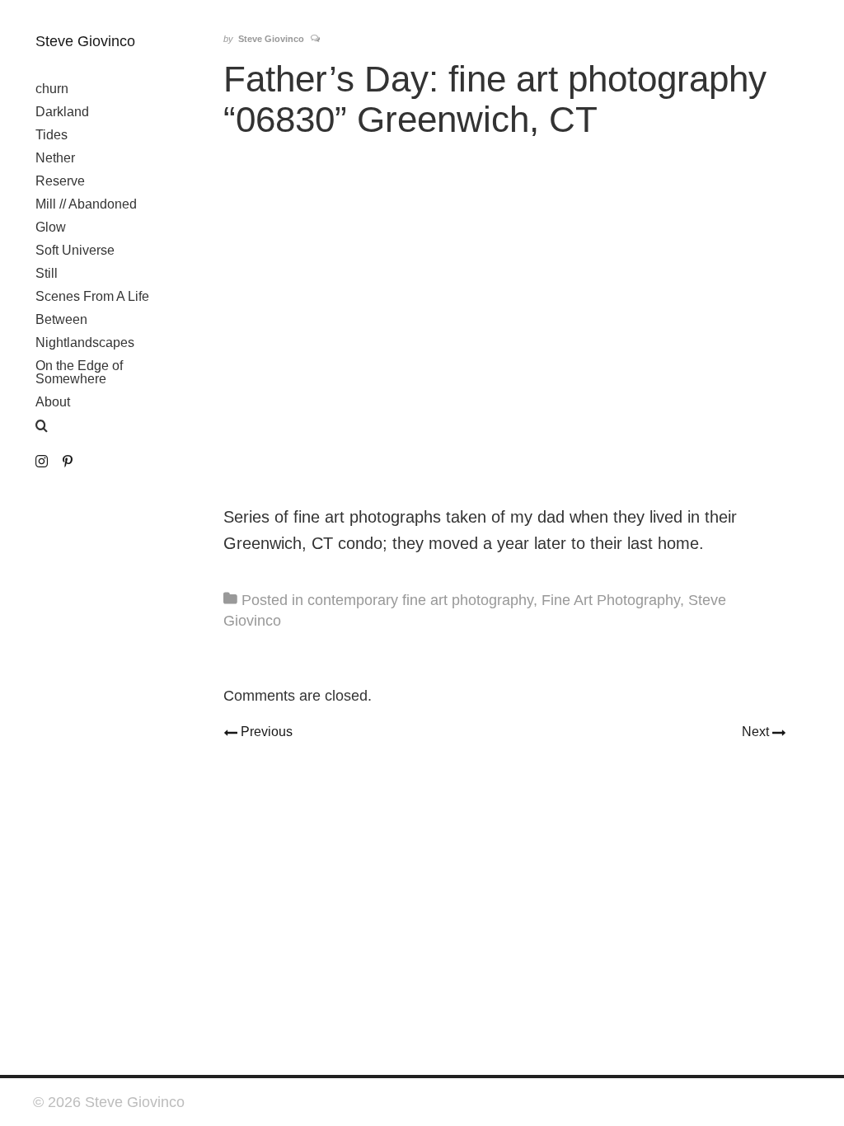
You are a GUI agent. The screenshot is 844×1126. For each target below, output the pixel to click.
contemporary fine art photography (420, 600)
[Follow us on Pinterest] (67, 462)
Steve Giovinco (85, 41)
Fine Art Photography (611, 600)
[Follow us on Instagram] (41, 462)
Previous (265, 731)
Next (763, 731)
